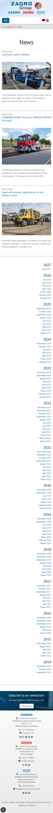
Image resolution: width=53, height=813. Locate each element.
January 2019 (45, 543)
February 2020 (45, 505)
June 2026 (46, 282)
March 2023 (46, 390)
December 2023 (44, 372)
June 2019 (46, 528)
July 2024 (47, 349)
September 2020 (44, 493)
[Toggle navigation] (5, 20)
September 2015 (44, 643)
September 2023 (44, 375)
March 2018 (46, 575)
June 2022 (46, 426)
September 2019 (44, 521)
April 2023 (46, 387)
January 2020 (45, 508)
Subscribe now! (26, 706)
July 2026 (47, 279)
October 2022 (45, 413)
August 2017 (45, 595)
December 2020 (44, 489)
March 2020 (46, 502)
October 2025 (45, 311)
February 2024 (45, 362)
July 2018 (47, 566)
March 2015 (46, 655)
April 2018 (46, 572)
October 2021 (45, 457)
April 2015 (46, 652)
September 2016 (44, 623)
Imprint (22, 802)
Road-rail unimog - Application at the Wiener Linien (22, 194)
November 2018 (44, 556)
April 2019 (46, 534)
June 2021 (46, 470)
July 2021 (47, 467)
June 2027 (46, 269)
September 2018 (44, 559)
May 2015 (46, 649)
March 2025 (46, 333)
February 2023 (45, 394)
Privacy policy (31, 802)
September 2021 (44, 461)
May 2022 (46, 429)
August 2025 (45, 317)
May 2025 (46, 327)
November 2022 (44, 410)
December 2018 (44, 553)
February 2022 (45, 438)
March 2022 (46, 435)
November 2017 (44, 585)
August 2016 (45, 626)
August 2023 (45, 378)
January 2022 (45, 441)
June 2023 (46, 384)
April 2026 (46, 288)
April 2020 (46, 499)
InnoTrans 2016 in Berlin (15, 54)
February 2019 (45, 540)
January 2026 (45, 298)
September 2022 (44, 416)
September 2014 (44, 672)
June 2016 (46, 630)
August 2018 (45, 563)
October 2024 (45, 346)
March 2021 (46, 479)
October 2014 (45, 669)
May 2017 (46, 604)
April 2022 (46, 432)
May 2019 (46, 531)
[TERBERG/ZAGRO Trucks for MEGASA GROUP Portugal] (26, 146)
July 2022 (47, 422)
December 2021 (44, 451)
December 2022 (44, 407)
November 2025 (44, 308)
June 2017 (46, 601)
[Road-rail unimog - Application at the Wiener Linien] (26, 218)
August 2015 (45, 646)
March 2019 (46, 537)
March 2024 (46, 359)
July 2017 (47, 598)
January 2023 (45, 397)
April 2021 (46, 476)
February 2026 (45, 295)
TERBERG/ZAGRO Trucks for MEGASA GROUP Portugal (26, 119)
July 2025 (47, 320)
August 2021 (45, 464)
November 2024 (44, 343)
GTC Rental (31, 805)
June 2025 (46, 324)
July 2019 (47, 524)
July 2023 (47, 381)
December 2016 (44, 617)
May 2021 (46, 473)
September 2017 (44, 591)
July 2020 (47, 496)
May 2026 (46, 285)
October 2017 (45, 588)
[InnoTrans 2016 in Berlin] (26, 75)
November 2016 (44, 620)
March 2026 (46, 292)
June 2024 (46, 352)
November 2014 (44, 666)
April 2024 (46, 355)
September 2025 (44, 314)
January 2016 (45, 633)
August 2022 (45, 419)
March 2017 (46, 607)
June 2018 (46, 569)
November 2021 (44, 454)
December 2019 (44, 518)
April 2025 (46, 330)
